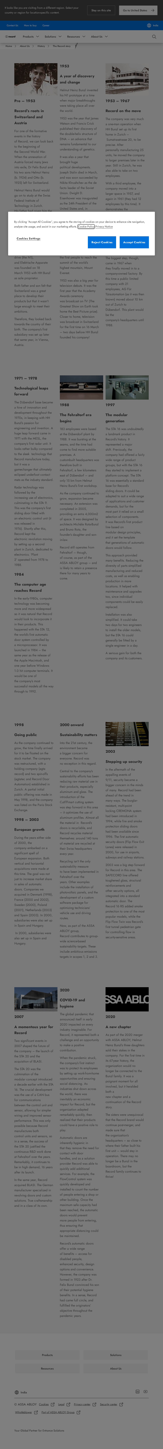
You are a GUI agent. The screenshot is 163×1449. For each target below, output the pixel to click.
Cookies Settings (28, 238)
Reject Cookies (102, 242)
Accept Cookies (134, 242)
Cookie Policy (86, 227)
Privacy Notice (104, 227)
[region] (81, 233)
